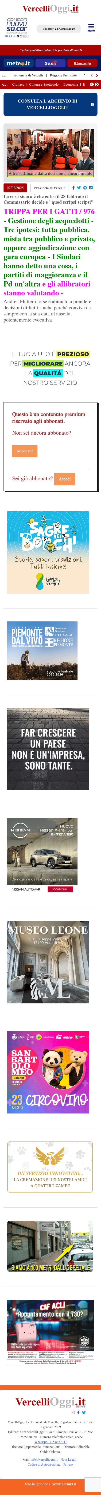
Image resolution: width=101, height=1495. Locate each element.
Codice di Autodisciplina (44, 1464)
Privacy (68, 1464)
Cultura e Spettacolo (44, 84)
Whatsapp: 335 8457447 (51, 1442)
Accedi (65, 479)
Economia (70, 84)
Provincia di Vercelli (28, 75)
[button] (92, 75)
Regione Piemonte (63, 75)
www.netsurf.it (64, 1484)
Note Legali (68, 1459)
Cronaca (18, 84)
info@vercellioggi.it (44, 1459)
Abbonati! (25, 451)
